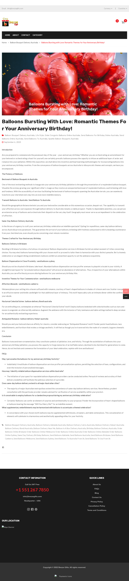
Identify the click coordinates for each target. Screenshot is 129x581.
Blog (97, 493)
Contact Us (97, 497)
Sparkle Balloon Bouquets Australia (63, 139)
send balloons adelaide (59, 435)
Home (4, 43)
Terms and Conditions (96, 510)
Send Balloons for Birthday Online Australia (100, 135)
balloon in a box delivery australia (71, 428)
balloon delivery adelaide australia (51, 425)
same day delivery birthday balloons (33, 435)
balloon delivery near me (44, 428)
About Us (97, 484)
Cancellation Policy (96, 506)
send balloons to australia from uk (69, 438)
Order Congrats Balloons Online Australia (62, 135)
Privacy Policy (97, 502)
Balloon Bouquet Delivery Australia (24, 43)
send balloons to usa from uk (97, 438)
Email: (4, 8)
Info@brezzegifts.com (15, 8)
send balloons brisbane (100, 435)
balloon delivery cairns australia (81, 425)
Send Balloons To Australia (35, 139)
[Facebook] (3, 447)
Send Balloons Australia (80, 435)
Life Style (40, 135)
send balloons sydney (45, 438)
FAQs (96, 489)
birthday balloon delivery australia (102, 428)
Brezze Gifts (63, 567)
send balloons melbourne (24, 438)
